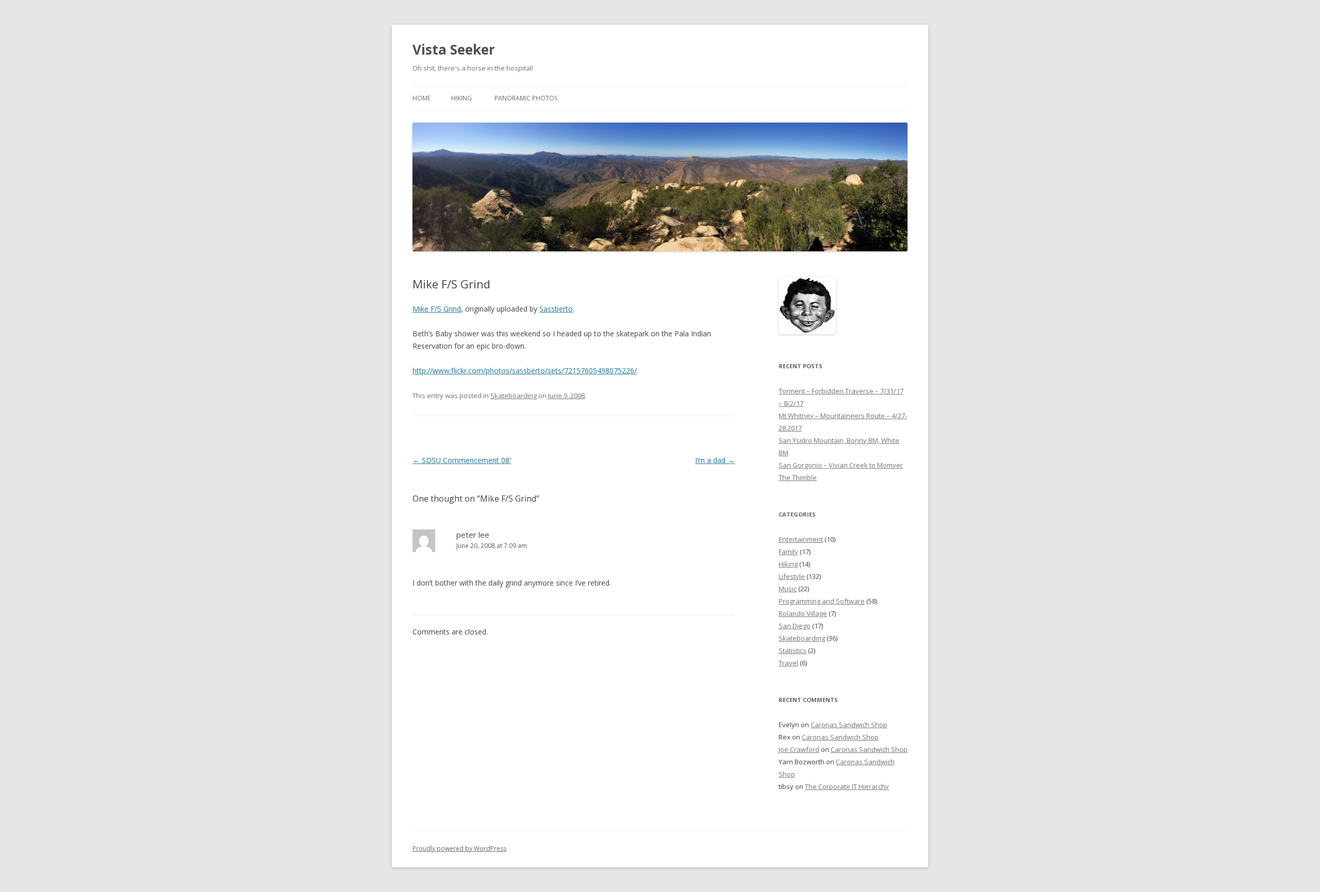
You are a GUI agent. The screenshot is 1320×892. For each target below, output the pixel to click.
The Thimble (798, 477)
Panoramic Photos (525, 98)
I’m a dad (715, 460)
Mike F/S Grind (436, 309)
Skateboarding (513, 395)
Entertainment (801, 539)
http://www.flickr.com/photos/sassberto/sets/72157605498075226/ (524, 370)
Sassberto (556, 309)
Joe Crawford (799, 749)
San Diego (795, 625)
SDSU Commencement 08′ (461, 460)
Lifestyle (792, 576)
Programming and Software (822, 601)
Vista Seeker (453, 49)
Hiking (461, 98)
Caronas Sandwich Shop (849, 724)
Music (788, 588)
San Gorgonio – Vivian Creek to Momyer (841, 465)
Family (788, 551)
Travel (788, 662)
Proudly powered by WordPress (459, 848)
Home (421, 98)
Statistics (792, 650)
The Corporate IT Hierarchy (847, 786)
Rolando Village (803, 613)
